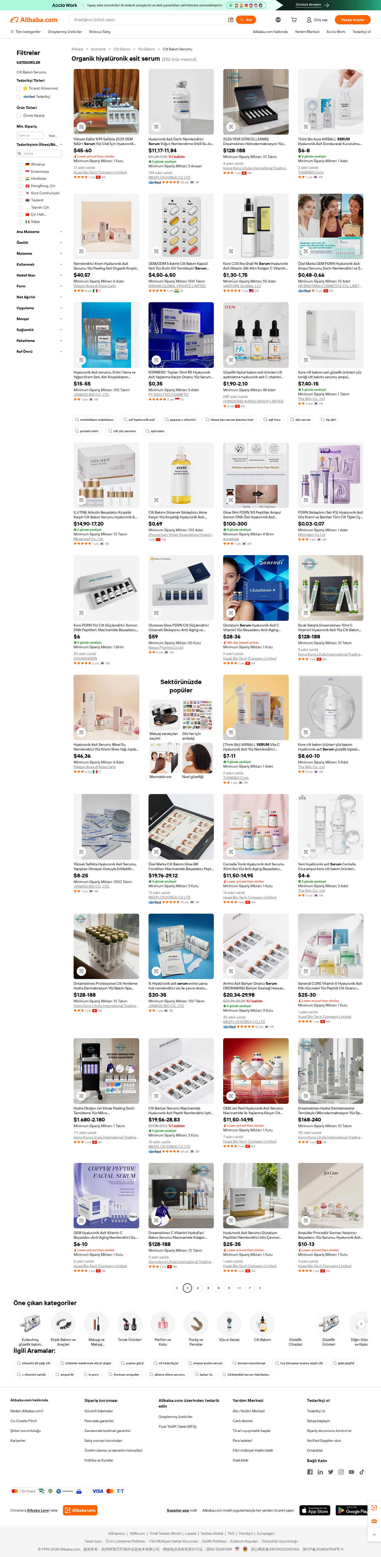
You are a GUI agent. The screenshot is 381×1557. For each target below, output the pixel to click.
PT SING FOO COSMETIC (169, 394)
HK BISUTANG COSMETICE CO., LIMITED (331, 286)
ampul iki (67, 1374)
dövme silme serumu (169, 1374)
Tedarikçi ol (316, 1411)
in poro (94, 1374)
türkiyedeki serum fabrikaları (248, 1374)
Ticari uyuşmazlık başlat (251, 1431)
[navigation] (39, 669)
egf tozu (274, 420)
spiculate (157, 431)
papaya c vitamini (183, 420)
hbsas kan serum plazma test (232, 420)
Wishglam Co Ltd (311, 535)
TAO (231, 1533)
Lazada (190, 1533)
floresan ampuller (126, 1374)
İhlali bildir (241, 1460)
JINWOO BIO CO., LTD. (91, 394)
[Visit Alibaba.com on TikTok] (362, 1472)
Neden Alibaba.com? (27, 1411)
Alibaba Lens (38, 1510)
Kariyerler (18, 1440)
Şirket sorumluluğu (25, 1431)
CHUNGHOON (85, 658)
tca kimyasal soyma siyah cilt (301, 1363)
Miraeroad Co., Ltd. (89, 539)
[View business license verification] (237, 1549)
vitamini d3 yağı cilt (36, 1363)
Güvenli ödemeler (98, 1411)
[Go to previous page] (177, 1288)
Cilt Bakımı (122, 49)
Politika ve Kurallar (98, 1460)
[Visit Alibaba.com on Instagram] (341, 1472)
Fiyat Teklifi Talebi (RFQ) (177, 1426)
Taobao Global (212, 1533)
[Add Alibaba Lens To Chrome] (80, 1510)
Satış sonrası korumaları (103, 1440)
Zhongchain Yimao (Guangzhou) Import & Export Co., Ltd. (181, 535)
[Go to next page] (260, 1288)
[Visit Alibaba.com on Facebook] (310, 1472)
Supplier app (178, 1510)
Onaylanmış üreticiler (176, 1417)
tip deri (331, 420)
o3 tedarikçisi (168, 1363)
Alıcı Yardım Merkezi (249, 1411)
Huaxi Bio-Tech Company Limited (100, 172)
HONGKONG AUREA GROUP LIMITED (253, 401)
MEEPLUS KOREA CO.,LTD (169, 177)
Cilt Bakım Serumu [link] (177, 49)
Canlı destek (243, 1421)
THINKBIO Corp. (311, 172)
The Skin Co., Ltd (311, 399)
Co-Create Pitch (23, 1421)
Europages (265, 1533)
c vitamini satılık (34, 1374)
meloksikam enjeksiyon (97, 420)
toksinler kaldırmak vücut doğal (88, 1363)
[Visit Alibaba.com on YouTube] (351, 1472)
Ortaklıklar (315, 1450)
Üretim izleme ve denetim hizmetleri (113, 1450)
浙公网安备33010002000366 (275, 1549)
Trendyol (246, 1533)
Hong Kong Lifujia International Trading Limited (256, 168)
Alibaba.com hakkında (29, 1400)
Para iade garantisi (99, 1421)
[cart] (295, 20)
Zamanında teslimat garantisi (107, 1431)
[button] (231, 20)
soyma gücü (135, 1363)
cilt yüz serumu (125, 431)
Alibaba (77, 49)
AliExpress (116, 1533)
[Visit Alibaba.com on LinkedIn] (320, 1472)
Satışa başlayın (318, 1421)
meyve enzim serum (208, 1363)
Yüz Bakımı (146, 49)
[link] (374, 1507)
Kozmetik (98, 49)
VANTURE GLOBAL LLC (242, 286)
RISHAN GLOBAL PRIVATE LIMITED (177, 286)
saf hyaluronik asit (142, 420)
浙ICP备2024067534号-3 (322, 1549)
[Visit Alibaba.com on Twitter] (331, 1472)
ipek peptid (346, 1363)
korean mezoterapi (251, 1363)
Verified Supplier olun (324, 1440)
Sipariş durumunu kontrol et (329, 1431)
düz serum (303, 420)
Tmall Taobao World (165, 1533)
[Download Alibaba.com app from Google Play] (353, 1510)
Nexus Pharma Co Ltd (166, 647)
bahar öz (206, 1374)
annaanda (231, 539)
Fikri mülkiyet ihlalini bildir (253, 1450)
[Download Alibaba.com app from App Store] (314, 1510)
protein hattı (89, 431)
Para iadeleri (242, 1440)
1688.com (137, 1533)
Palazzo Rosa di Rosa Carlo (95, 286)
